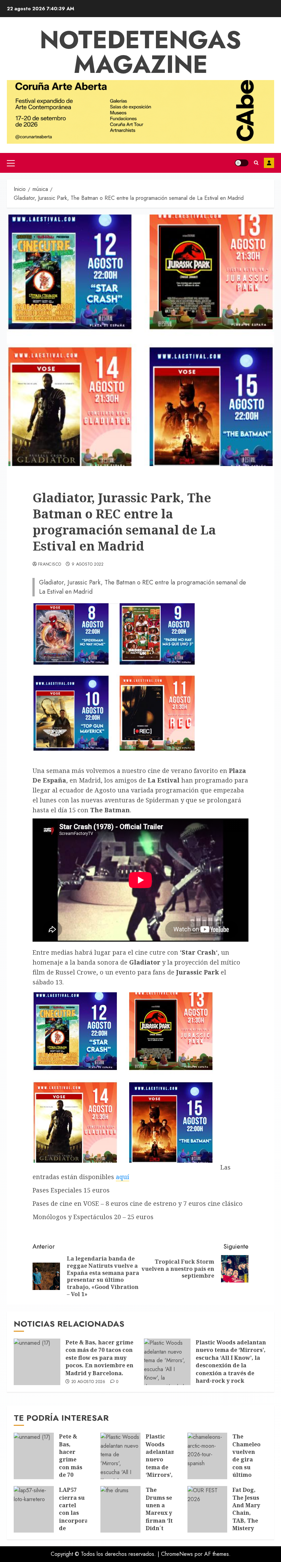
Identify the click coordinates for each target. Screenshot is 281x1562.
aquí (122, 1177)
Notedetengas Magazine (140, 52)
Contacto (269, 163)
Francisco (49, 564)
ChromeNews (177, 1554)
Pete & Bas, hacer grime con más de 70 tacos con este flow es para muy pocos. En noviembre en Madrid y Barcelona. (99, 1358)
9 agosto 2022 (88, 564)
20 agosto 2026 (88, 1382)
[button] (11, 163)
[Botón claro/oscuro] (241, 162)
